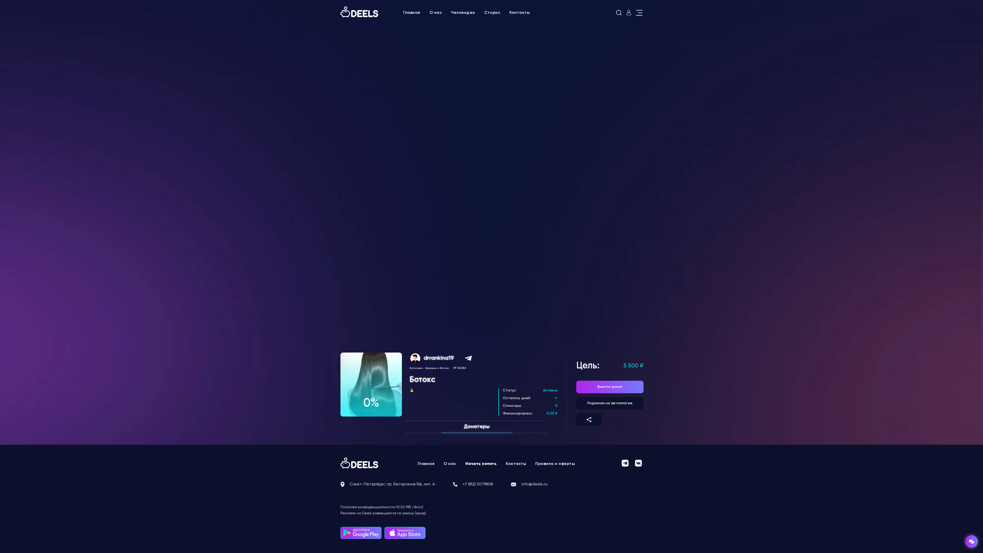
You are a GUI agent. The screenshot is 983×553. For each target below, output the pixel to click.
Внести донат (610, 387)
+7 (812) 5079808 (478, 484)
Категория (416, 368)
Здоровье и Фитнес (437, 368)
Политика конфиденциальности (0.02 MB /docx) (381, 507)
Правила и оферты (555, 464)
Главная (411, 13)
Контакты (519, 13)
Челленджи (463, 13)
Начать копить (481, 464)
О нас (436, 13)
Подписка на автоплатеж (610, 403)
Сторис (492, 13)
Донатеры (476, 426)
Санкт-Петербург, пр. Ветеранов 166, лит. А (392, 484)
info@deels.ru (534, 484)
